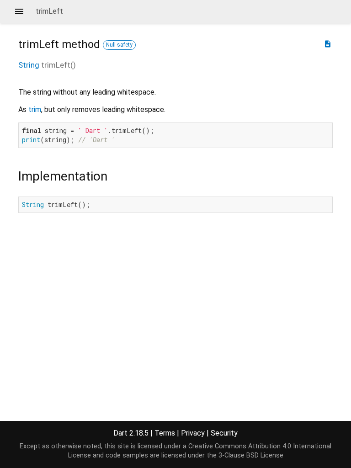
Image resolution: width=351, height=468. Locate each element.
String (28, 64)
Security (224, 433)
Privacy (193, 433)
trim (34, 109)
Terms (164, 433)
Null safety (119, 45)
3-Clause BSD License (250, 455)
